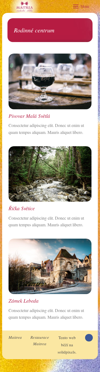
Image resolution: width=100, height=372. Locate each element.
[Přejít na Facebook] (89, 338)
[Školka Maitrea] (25, 6)
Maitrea (15, 337)
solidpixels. (67, 352)
